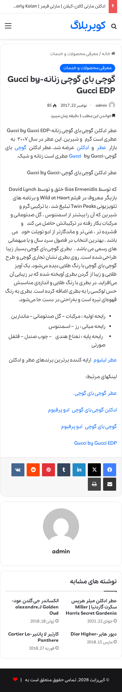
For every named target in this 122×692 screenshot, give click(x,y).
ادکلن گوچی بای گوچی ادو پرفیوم (82, 410)
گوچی (20, 147)
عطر (101, 147)
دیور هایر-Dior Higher (94, 634)
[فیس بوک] (109, 469)
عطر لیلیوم (105, 360)
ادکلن (83, 147)
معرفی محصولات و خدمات (74, 54)
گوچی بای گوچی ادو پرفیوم (89, 426)
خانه (106, 54)
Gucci (75, 156)
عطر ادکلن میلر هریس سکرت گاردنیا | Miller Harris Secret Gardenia (91, 607)
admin (101, 105)
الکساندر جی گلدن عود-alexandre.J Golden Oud (35, 607)
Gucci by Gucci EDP (95, 443)
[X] (94, 469)
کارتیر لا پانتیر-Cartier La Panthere (33, 637)
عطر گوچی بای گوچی (96, 393)
